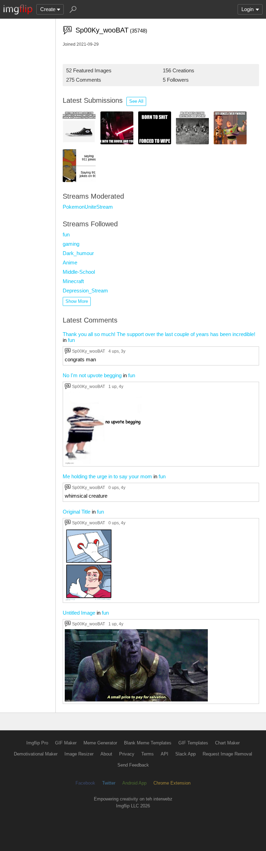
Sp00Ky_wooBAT (88, 351)
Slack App (185, 754)
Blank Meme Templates (147, 742)
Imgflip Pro (37, 742)
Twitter (108, 783)
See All (136, 101)
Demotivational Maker (35, 754)
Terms (147, 754)
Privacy (126, 754)
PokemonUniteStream (88, 207)
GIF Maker (66, 742)
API (164, 754)
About (106, 754)
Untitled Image (79, 613)
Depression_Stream (85, 290)
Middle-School (79, 272)
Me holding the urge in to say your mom (107, 476)
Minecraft (73, 281)
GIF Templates (193, 742)
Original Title (76, 512)
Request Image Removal (227, 754)
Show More (76, 301)
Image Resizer (79, 754)
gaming (71, 244)
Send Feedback (133, 765)
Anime (70, 262)
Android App (134, 783)
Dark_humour (78, 253)
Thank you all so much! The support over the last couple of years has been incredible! (159, 334)
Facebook (85, 783)
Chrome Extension (171, 783)
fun (66, 234)
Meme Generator (100, 742)
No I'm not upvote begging (92, 375)
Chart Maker (227, 742)
